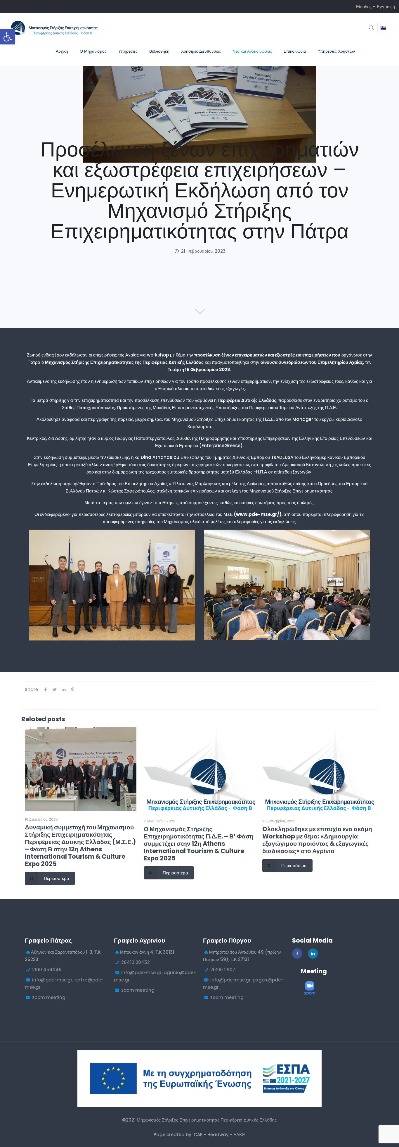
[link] (7, 36)
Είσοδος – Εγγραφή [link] (375, 7)
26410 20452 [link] (135, 962)
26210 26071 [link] (223, 970)
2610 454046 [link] (47, 970)
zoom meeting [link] (48, 997)
